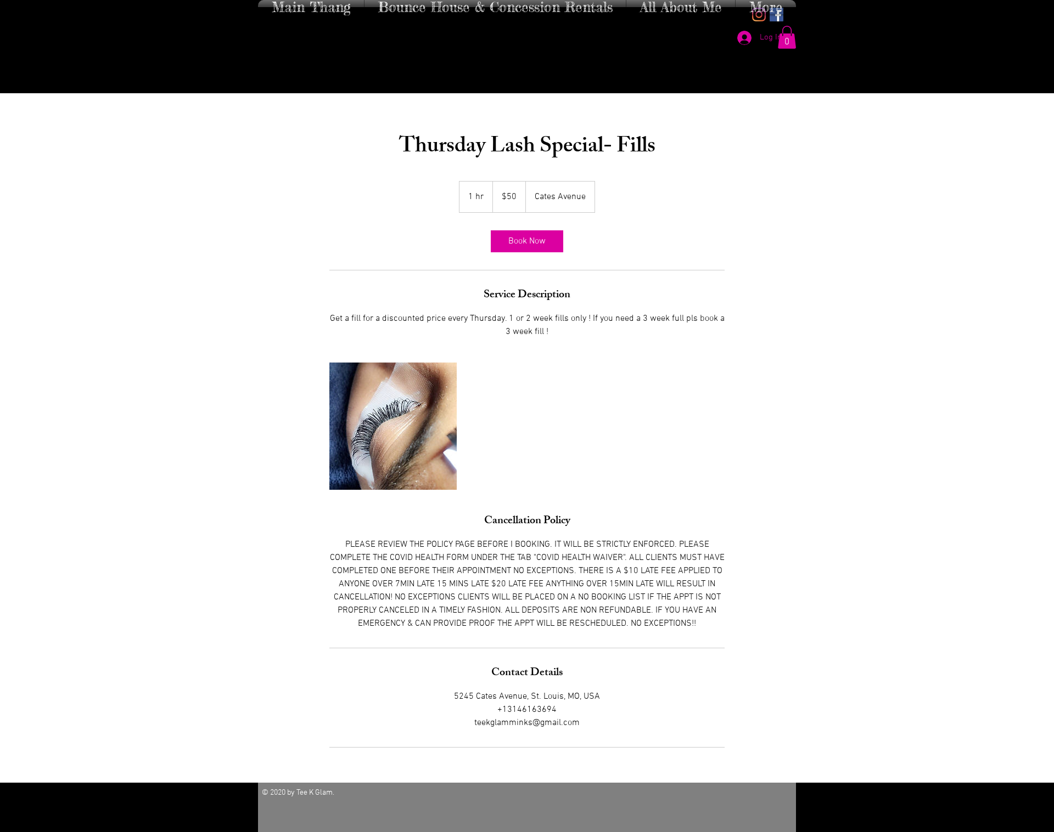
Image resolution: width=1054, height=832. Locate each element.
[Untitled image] (393, 426)
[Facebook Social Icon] (776, 14)
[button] (787, 37)
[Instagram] (759, 14)
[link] (527, 241)
